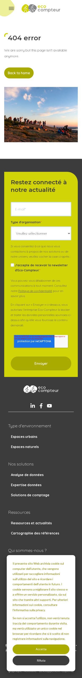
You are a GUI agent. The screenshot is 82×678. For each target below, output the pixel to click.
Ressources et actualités (31, 523)
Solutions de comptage (30, 495)
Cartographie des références (35, 533)
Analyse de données (27, 475)
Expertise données (26, 485)
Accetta (41, 649)
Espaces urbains (24, 437)
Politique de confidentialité (35, 291)
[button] (11, 8)
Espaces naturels (25, 447)
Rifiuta (41, 660)
